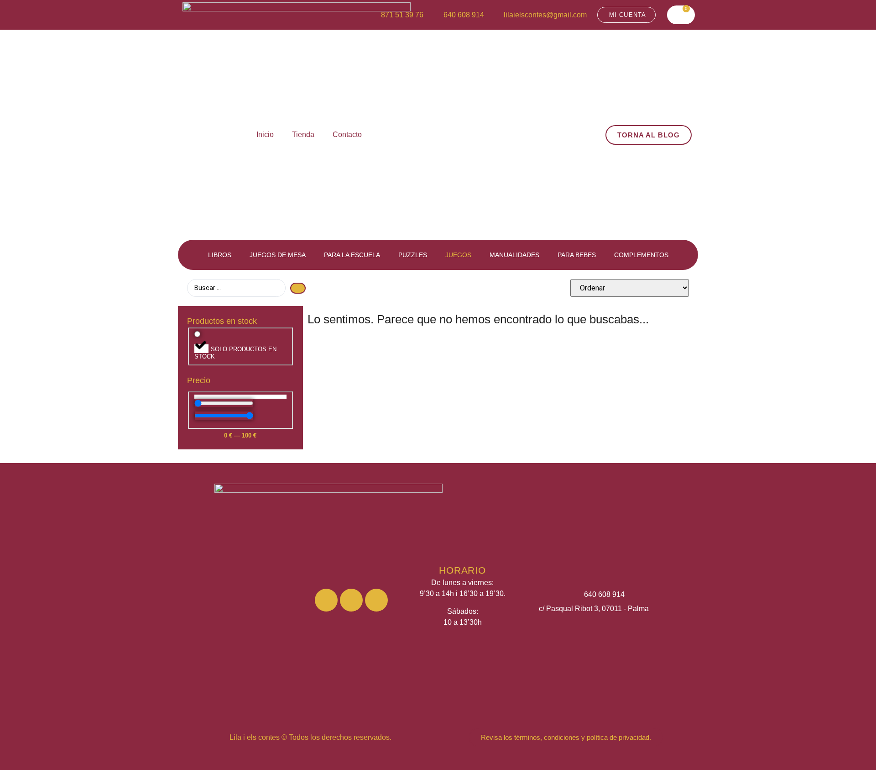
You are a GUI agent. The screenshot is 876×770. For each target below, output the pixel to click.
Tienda (303, 134)
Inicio (265, 134)
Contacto (347, 134)
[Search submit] (298, 288)
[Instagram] (326, 600)
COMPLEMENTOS (641, 254)
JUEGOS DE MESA (278, 254)
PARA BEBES (577, 254)
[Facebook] (351, 600)
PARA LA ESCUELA (352, 254)
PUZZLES (412, 254)
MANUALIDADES (514, 254)
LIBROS (219, 254)
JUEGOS (458, 254)
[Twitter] (376, 600)
